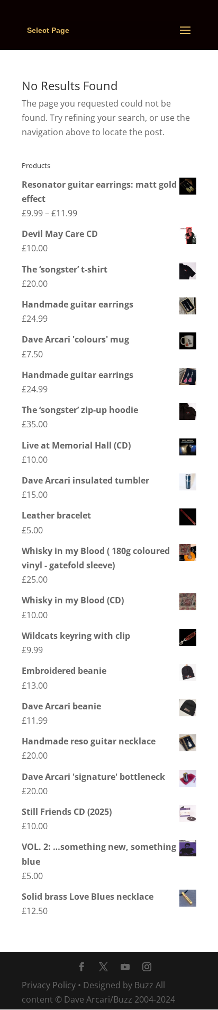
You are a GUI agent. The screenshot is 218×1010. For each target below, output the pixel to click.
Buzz (143, 985)
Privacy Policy (49, 985)
